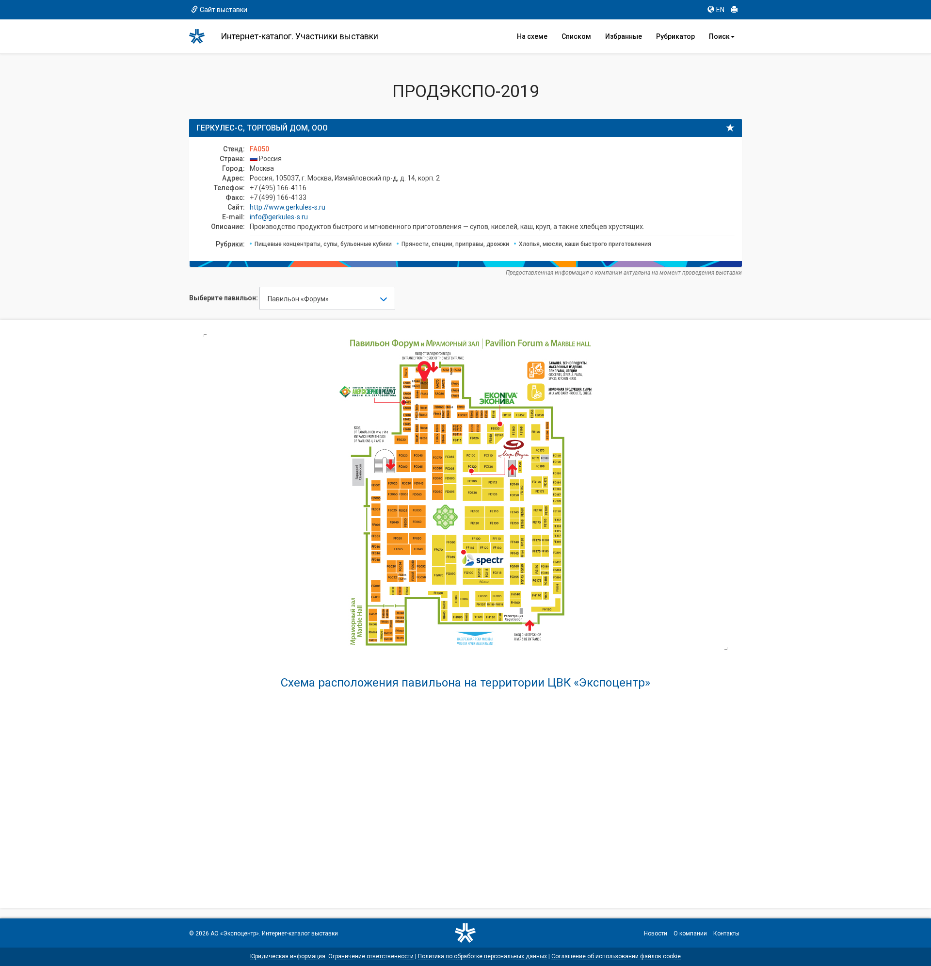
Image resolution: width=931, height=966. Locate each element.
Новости (655, 933)
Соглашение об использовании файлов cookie (616, 956)
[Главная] (201, 36)
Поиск (719, 36)
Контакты (726, 933)
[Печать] (734, 10)
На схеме (532, 36)
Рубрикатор (675, 36)
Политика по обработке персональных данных (482, 956)
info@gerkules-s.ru (279, 217)
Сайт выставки (223, 10)
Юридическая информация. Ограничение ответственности (332, 956)
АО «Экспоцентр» (234, 933)
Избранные (623, 36)
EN (720, 10)
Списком (576, 36)
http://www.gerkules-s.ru (287, 207)
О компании (690, 933)
